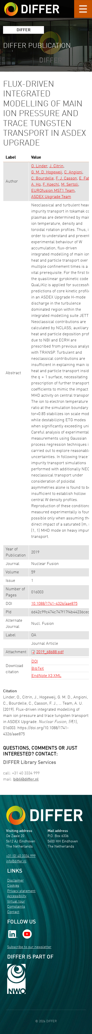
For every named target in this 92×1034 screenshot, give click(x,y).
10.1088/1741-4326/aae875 (54, 604)
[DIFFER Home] (31, 6)
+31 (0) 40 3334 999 (21, 856)
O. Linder (39, 166)
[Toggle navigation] (83, 9)
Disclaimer (15, 880)
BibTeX (37, 669)
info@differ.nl (16, 861)
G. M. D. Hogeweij (46, 172)
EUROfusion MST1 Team (53, 191)
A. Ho (36, 185)
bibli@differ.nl (26, 779)
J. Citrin (56, 166)
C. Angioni (73, 172)
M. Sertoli (69, 185)
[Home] (44, 815)
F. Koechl (51, 185)
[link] (12, 934)
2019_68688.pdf (50, 652)
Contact (13, 912)
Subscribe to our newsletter (29, 947)
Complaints (16, 906)
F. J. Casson (66, 178)
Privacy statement (21, 891)
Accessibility (16, 896)
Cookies (13, 885)
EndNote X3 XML (46, 676)
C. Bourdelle (42, 178)
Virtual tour (16, 901)
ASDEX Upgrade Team (51, 197)
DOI (34, 662)
